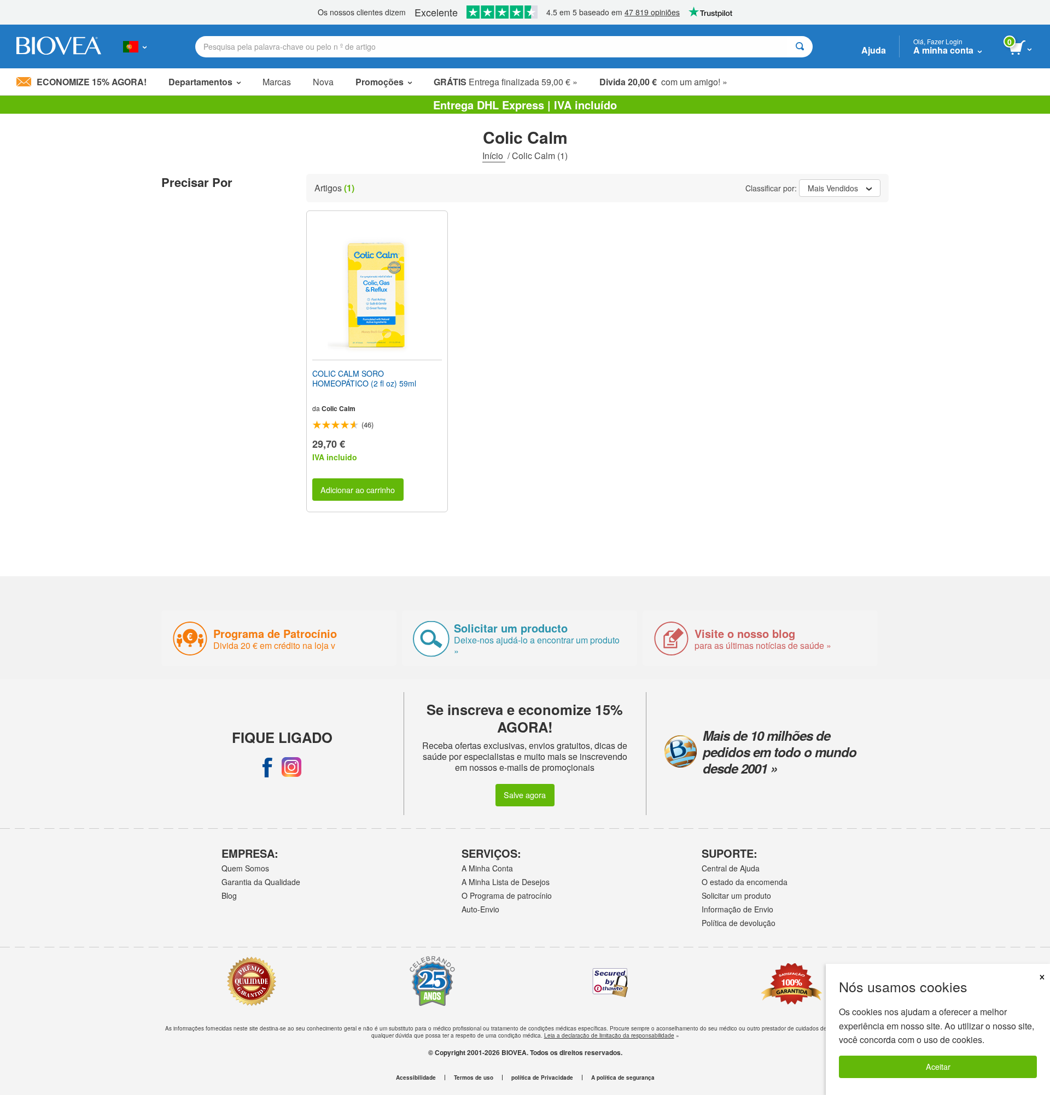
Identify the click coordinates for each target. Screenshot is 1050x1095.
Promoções (379, 81)
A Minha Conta (487, 868)
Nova (323, 81)
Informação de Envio (737, 909)
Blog (229, 895)
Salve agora (525, 794)
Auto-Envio (480, 909)
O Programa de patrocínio (507, 895)
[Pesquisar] (800, 46)
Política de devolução (738, 922)
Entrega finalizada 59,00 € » (506, 81)
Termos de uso (473, 1077)
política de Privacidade (542, 1077)
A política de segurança (623, 1077)
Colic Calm (338, 408)
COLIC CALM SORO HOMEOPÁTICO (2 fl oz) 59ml (364, 378)
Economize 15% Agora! (92, 81)
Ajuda (873, 50)
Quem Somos (245, 868)
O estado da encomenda (745, 881)
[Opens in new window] (267, 767)
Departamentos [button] (200, 81)
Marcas (276, 81)
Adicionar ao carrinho (357, 489)
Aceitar (938, 1066)
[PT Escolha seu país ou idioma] (135, 46)
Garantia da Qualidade (260, 881)
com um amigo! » (663, 81)
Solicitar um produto (736, 895)
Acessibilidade (416, 1077)
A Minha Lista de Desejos (506, 881)
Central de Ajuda (731, 868)
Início (493, 155)
